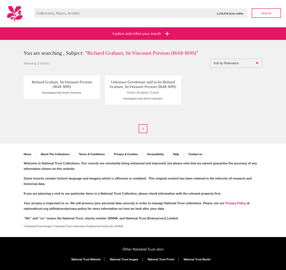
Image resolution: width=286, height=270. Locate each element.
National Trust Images (124, 259)
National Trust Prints (161, 259)
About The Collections (55, 154)
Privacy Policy (235, 203)
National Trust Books (197, 259)
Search (266, 13)
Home (27, 154)
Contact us (195, 154)
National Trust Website (85, 259)
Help (176, 154)
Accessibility (155, 154)
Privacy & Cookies (126, 154)
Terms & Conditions (92, 154)
